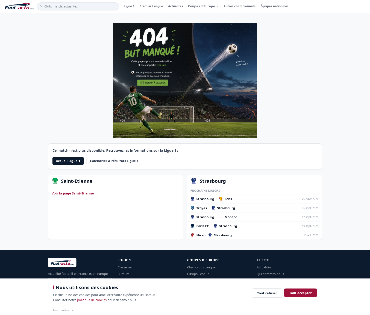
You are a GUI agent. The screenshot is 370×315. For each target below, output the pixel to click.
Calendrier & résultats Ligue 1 (114, 161)
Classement (126, 267)
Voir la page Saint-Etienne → (75, 193)
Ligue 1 (129, 6)
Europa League (198, 274)
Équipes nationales (274, 6)
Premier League (151, 6)
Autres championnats (239, 6)
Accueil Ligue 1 (68, 161)
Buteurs (123, 274)
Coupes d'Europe (201, 6)
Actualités (175, 6)
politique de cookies (92, 300)
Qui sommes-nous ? (271, 274)
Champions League (201, 267)
